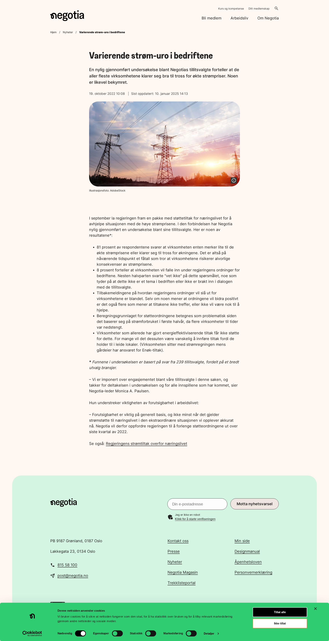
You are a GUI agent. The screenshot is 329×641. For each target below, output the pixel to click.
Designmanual (247, 551)
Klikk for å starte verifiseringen (195, 519)
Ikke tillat (280, 623)
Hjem (53, 32)
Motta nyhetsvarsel (254, 504)
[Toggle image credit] (234, 180)
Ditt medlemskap (259, 8)
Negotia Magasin (183, 572)
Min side (242, 541)
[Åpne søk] (276, 8)
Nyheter (68, 32)
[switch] (117, 633)
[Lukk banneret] (315, 608)
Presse (174, 551)
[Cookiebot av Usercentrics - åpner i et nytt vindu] (32, 633)
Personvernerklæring (253, 572)
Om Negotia (268, 18)
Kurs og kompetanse (231, 8)
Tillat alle (280, 612)
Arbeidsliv (239, 18)
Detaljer (209, 633)
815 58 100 (67, 565)
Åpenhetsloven (248, 562)
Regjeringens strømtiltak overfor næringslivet (146, 443)
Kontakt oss (178, 541)
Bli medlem (211, 18)
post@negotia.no (72, 575)
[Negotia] (67, 15)
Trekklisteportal (182, 583)
